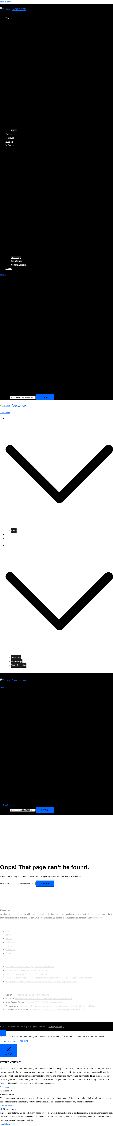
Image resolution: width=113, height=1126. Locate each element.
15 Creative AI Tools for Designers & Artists (43, 1002)
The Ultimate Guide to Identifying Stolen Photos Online (30, 966)
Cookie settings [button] (9, 1041)
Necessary (7, 1091)
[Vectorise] (5, 9)
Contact (9, 268)
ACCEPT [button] (24, 1041)
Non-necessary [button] (6, 1105)
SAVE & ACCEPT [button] (8, 1124)
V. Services (10, 145)
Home (8, 18)
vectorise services (38, 914)
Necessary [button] (4, 1087)
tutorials (57, 914)
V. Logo (9, 141)
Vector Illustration (18, 265)
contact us (97, 918)
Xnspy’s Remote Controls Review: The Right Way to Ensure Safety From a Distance (60, 1006)
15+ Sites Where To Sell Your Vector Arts (31, 995)
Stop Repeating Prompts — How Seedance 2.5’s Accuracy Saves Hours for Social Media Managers (49, 978)
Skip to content (6, 2)
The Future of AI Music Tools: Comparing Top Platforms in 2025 (43, 998)
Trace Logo (16, 257)
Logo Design (16, 261)
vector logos (17, 914)
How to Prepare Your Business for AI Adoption (26, 974)
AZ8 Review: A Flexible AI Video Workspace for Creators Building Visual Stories (41, 981)
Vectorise (19, 9)
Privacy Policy (55, 1027)
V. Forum (10, 138)
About (14, 130)
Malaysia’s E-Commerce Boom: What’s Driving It (27, 970)
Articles (9, 134)
